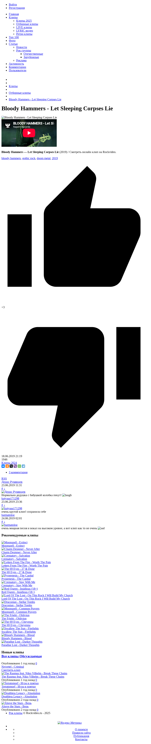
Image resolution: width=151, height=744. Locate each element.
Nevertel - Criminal (12, 666)
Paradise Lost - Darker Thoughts (20, 645)
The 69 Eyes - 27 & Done (16, 572)
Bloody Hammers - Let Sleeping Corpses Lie (35, 99)
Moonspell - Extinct (12, 545)
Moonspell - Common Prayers (18, 611)
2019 (55, 158)
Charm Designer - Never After (19, 552)
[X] (11, 466)
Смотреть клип (10, 670)
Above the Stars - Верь (15, 706)
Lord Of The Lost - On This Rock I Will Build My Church (35, 598)
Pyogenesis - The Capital (16, 578)
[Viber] (15, 466)
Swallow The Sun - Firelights (18, 631)
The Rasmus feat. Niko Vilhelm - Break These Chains (32, 676)
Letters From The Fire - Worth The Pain (24, 565)
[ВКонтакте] (3, 466)
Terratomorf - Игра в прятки (18, 686)
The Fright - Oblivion (14, 618)
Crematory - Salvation (14, 558)
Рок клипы (15, 713)
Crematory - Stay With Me (16, 585)
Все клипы (10, 656)
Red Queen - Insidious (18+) (18, 592)
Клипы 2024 (9, 462)
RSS (4, 478)
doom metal (43, 158)
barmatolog (8, 515)
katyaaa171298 (10, 498)
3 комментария (18, 472)
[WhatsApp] (19, 466)
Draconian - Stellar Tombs (16, 605)
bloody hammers (11, 158)
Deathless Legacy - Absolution (19, 696)
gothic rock (28, 158)
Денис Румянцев (11, 481)
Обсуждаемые (31, 656)
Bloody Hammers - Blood (16, 638)
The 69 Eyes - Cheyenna (15, 625)
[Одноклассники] (7, 466)
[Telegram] (23, 466)
